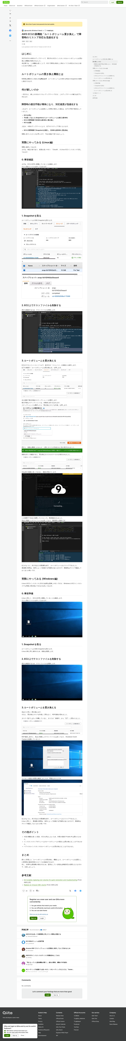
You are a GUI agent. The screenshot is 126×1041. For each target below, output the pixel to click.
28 (10, 13)
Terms (40, 1018)
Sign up (15, 1035)
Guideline (40, 1024)
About (40, 1015)
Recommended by (35, 929)
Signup (120, 2)
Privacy (40, 1021)
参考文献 (95, 98)
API (57, 1035)
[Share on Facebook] (10, 30)
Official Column (39, 5)
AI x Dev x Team (74, 5)
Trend (5, 5)
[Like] (10, 10)
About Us (112, 1015)
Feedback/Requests (43, 1030)
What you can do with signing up (39, 914)
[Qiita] (6, 2)
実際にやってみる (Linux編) (100, 68)
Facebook (76, 1024)
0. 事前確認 (97, 70)
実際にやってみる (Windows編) (101, 80)
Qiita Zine (94, 1018)
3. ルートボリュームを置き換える (103, 78)
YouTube (76, 1027)
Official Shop (95, 1021)
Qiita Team (95, 1015)
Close (22, 1035)
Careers (112, 1018)
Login (112, 2)
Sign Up (55, 995)
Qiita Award (59, 1030)
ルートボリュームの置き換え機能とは (103, 59)
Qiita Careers (62, 5)
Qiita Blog (112, 1021)
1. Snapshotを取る (99, 73)
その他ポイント (97, 93)
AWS (23, 41)
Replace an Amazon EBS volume (35, 885)
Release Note (60, 1015)
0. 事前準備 (97, 83)
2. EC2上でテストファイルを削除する (104, 75)
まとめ (94, 95)
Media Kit (40, 1027)
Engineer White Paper (62, 1032)
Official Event (28, 5)
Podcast (76, 1030)
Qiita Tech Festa (60, 1027)
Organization (51, 5)
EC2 (27, 41)
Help (39, 1032)
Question (19, 5)
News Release (113, 1024)
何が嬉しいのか (97, 61)
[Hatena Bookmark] (10, 35)
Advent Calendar (60, 1024)
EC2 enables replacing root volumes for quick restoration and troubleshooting (50, 880)
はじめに (95, 56)
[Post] (10, 25)
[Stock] (10, 18)
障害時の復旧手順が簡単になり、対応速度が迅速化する (105, 65)
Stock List (12, 5)
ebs (31, 41)
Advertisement (42, 1035)
